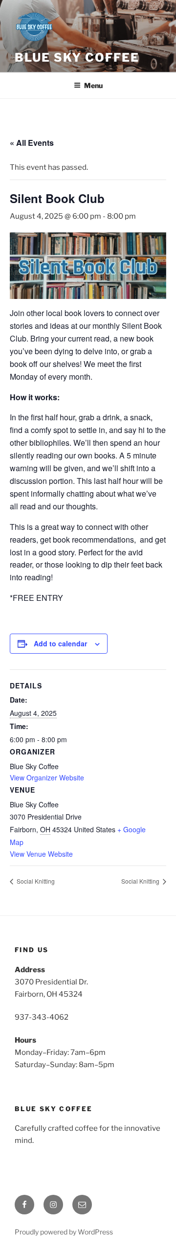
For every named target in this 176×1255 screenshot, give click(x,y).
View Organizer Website (47, 777)
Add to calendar (60, 643)
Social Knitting (35, 881)
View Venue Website (41, 854)
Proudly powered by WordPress (64, 1232)
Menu (93, 85)
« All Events (32, 142)
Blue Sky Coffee (77, 57)
